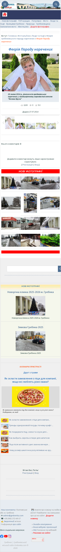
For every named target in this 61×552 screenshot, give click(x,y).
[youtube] (6, 537)
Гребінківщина (43, 23)
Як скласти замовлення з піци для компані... (29, 419)
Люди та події (38, 35)
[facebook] (2, 537)
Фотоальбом (24, 35)
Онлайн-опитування (42, 524)
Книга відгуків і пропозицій (45, 527)
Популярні (36, 21)
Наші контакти (8, 509)
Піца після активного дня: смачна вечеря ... (29, 444)
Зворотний (9, 521)
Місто (45, 21)
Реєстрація (28, 164)
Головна (12, 35)
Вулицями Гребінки (15, 23)
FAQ (34, 530)
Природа (30, 23)
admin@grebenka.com (13, 515)
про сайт (17, 524)
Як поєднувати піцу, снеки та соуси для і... (28, 432)
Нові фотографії (9, 21)
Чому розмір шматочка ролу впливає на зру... (30, 450)
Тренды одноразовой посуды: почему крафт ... (31, 425)
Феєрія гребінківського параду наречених (27, 37)
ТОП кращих (24, 21)
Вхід (36, 164)
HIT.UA (34, 538)
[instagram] (9, 537)
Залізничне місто (8, 26)
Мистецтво (23, 26)
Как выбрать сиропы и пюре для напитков (29, 438)
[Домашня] (3, 15)
